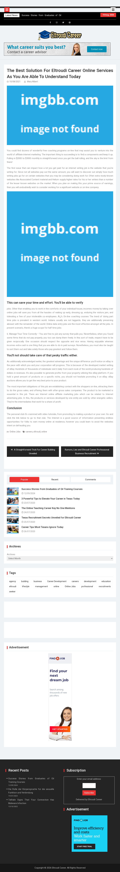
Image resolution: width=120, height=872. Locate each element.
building (24, 581)
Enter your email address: (89, 789)
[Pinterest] (70, 22)
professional (87, 586)
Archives (11, 554)
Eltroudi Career (95, 799)
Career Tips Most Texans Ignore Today (42, 527)
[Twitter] (63, 22)
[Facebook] (50, 22)
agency (12, 581)
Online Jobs (15, 431)
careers (29, 431)
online (44, 431)
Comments (90, 479)
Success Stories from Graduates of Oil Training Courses (52, 489)
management (41, 586)
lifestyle (25, 586)
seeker (12, 591)
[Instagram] (57, 22)
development (90, 581)
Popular (24, 479)
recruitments (105, 586)
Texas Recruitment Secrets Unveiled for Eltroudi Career (51, 517)
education (106, 581)
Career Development (56, 581)
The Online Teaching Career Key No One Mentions (48, 508)
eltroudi (37, 431)
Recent (55, 479)
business (38, 581)
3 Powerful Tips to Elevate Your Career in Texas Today (51, 498)
